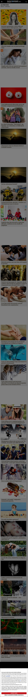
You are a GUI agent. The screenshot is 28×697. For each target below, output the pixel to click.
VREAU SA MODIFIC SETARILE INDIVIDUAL (14, 695)
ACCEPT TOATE (14, 693)
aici (20, 680)
